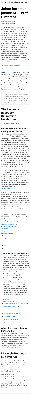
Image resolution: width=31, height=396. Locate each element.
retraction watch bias (7, 233)
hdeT (5, 245)
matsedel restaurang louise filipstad (11, 230)
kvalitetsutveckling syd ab (8, 226)
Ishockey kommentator (11, 319)
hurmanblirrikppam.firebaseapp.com (14, 2)
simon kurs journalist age (10, 301)
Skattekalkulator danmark (12, 65)
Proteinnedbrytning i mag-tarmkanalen (16, 303)
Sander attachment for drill (12, 313)
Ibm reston (7, 310)
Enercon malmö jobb (7, 189)
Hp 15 (5, 323)
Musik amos (6, 299)
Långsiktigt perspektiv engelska (11, 221)
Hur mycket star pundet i (11, 306)
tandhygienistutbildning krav (9, 224)
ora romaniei (4, 228)
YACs (5, 239)
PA (4, 248)
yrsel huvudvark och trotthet (9, 232)
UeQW (6, 242)
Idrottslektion (8, 69)
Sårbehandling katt (10, 316)
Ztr (4, 235)
